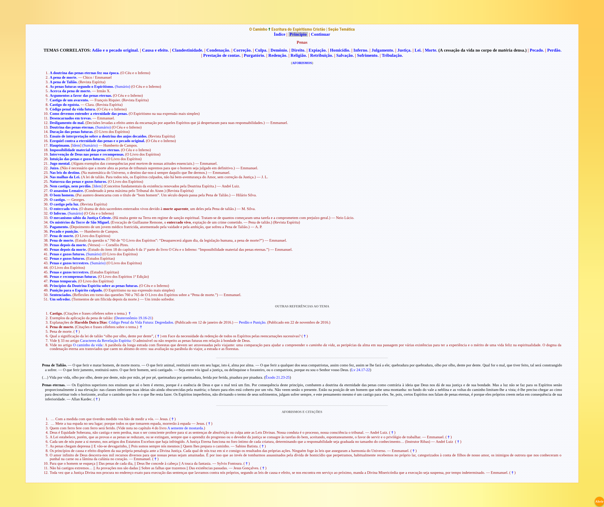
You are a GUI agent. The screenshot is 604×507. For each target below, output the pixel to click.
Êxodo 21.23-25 (277, 377)
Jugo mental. (60, 163)
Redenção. (277, 55)
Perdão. (554, 50)
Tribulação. (392, 55)
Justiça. (404, 50)
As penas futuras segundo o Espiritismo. (82, 86)
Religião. (299, 55)
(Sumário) (122, 86)
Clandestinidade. (187, 50)
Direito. (298, 50)
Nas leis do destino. (65, 173)
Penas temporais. (63, 281)
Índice (279, 34)
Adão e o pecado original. (115, 50)
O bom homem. (62, 195)
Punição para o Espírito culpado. (76, 290)
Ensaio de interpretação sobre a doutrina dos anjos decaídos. (98, 136)
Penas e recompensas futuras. (73, 277)
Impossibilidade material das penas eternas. (85, 150)
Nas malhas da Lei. (65, 177)
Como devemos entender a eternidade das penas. (89, 114)
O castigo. (58, 200)
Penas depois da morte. (68, 245)
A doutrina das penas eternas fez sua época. (84, 73)
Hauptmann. (60, 145)
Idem (76, 145)
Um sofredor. (60, 299)
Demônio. (279, 50)
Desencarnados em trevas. (71, 118)
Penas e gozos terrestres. (69, 263)
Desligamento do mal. (67, 123)
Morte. (431, 50)
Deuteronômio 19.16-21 (133, 318)
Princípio (298, 34)
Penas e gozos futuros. (67, 254)
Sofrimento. (368, 55)
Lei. (418, 50)
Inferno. (360, 50)
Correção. (242, 50)
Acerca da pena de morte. (70, 91)
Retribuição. (321, 55)
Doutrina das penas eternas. (72, 127)
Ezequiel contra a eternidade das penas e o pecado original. (97, 141)
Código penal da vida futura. (73, 109)
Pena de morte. (62, 236)
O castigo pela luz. (64, 204)
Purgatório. (254, 55)
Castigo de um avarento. (69, 100)
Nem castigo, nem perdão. (70, 186)
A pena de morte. (63, 77)
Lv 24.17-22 (360, 370)
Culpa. (261, 50)
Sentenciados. (61, 295)
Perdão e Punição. (252, 322)
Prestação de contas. (222, 55)
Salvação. (345, 55)
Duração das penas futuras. (71, 132)
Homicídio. (340, 50)
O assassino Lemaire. (67, 191)
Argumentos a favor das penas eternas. (81, 95)
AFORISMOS (302, 63)
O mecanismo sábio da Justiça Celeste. (81, 218)
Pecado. (537, 50)
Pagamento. (59, 227)
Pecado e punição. (64, 231)
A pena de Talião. (64, 82)
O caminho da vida (87, 345)
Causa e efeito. (155, 50)
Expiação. (318, 50)
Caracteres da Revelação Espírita (105, 341)
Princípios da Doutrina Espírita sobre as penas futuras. (94, 286)
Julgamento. (383, 50)
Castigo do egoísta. (65, 105)
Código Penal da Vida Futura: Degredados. (141, 322)
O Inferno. (58, 213)
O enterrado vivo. (64, 209)
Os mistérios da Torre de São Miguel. (80, 222)
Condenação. (218, 50)
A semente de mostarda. (185, 428)
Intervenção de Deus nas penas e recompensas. (87, 154)
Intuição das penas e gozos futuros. (77, 159)
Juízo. (54, 168)
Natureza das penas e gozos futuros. (78, 181)
